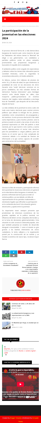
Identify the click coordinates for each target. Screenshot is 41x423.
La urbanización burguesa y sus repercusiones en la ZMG (23, 314)
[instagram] (22, 2)
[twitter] (18, 2)
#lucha (21, 351)
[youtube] (27, 2)
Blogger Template (15, 418)
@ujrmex (7, 349)
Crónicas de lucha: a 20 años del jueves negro (23, 305)
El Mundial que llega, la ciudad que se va (25, 324)
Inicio (3, 26)
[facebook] (14, 2)
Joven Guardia (25, 290)
